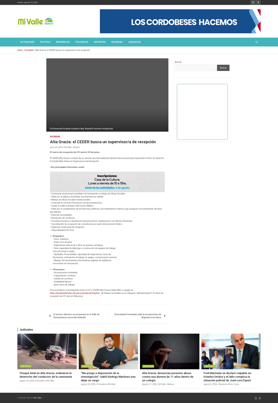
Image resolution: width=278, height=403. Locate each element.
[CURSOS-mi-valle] (107, 173)
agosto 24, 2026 (27, 381)
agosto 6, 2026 (210, 384)
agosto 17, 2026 (149, 384)
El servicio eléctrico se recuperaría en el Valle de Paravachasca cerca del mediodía (76, 316)
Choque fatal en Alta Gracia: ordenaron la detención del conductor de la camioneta (46, 374)
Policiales (82, 42)
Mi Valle (37, 397)
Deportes (100, 42)
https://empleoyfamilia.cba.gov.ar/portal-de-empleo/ (75, 293)
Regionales (63, 42)
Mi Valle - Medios (72, 147)
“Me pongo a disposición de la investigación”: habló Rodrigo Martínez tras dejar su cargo (108, 376)
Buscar (178, 62)
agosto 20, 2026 (88, 384)
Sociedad (116, 42)
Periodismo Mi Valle (45, 381)
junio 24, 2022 (56, 147)
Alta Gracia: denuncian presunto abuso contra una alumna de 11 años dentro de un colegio (167, 376)
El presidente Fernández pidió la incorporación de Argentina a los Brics (138, 316)
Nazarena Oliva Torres (229, 384)
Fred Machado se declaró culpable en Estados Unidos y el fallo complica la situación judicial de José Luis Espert (227, 376)
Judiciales (134, 42)
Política (45, 42)
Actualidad (27, 42)
